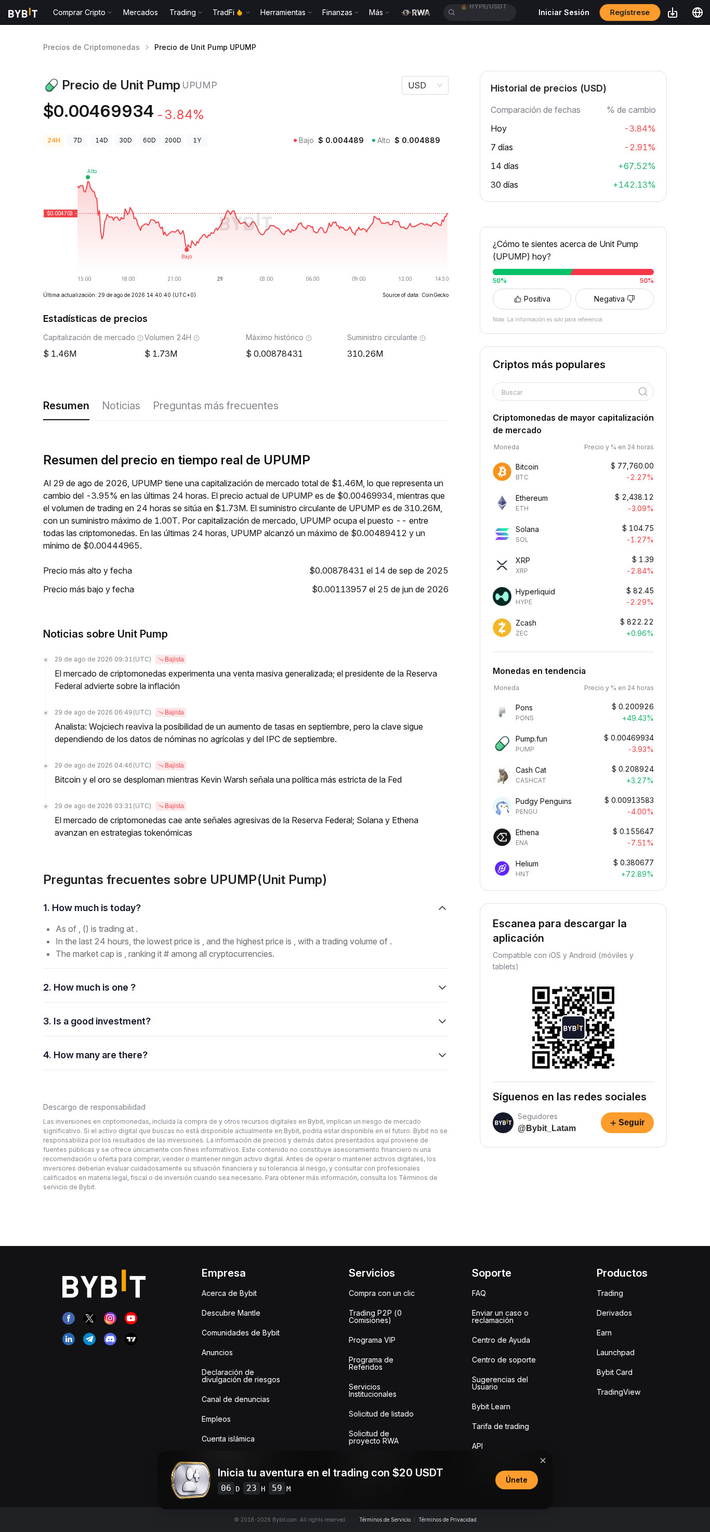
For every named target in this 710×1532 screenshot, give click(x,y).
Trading (610, 1293)
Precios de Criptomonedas (91, 47)
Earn (604, 1332)
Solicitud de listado (381, 1413)
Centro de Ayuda (501, 1339)
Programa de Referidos (371, 1363)
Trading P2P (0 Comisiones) (375, 1316)
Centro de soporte (504, 1359)
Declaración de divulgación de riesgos (241, 1376)
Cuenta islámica (228, 1438)
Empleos (216, 1418)
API (477, 1446)
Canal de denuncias (236, 1399)
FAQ (479, 1293)
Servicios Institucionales (373, 1390)
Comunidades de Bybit (241, 1332)
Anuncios (217, 1352)
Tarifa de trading (500, 1426)
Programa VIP (372, 1339)
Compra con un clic (382, 1293)
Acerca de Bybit (229, 1293)
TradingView (618, 1391)
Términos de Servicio (385, 1519)
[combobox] (569, 393)
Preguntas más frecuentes (216, 405)
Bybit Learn (491, 1406)
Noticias (121, 405)
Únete (517, 1479)
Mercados (140, 12)
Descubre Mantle (231, 1312)
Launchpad (616, 1352)
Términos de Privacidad (447, 1519)
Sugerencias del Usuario (500, 1383)
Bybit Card (615, 1372)
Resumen (66, 405)
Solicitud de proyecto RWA (374, 1437)
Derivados (614, 1312)
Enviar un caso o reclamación (500, 1316)
